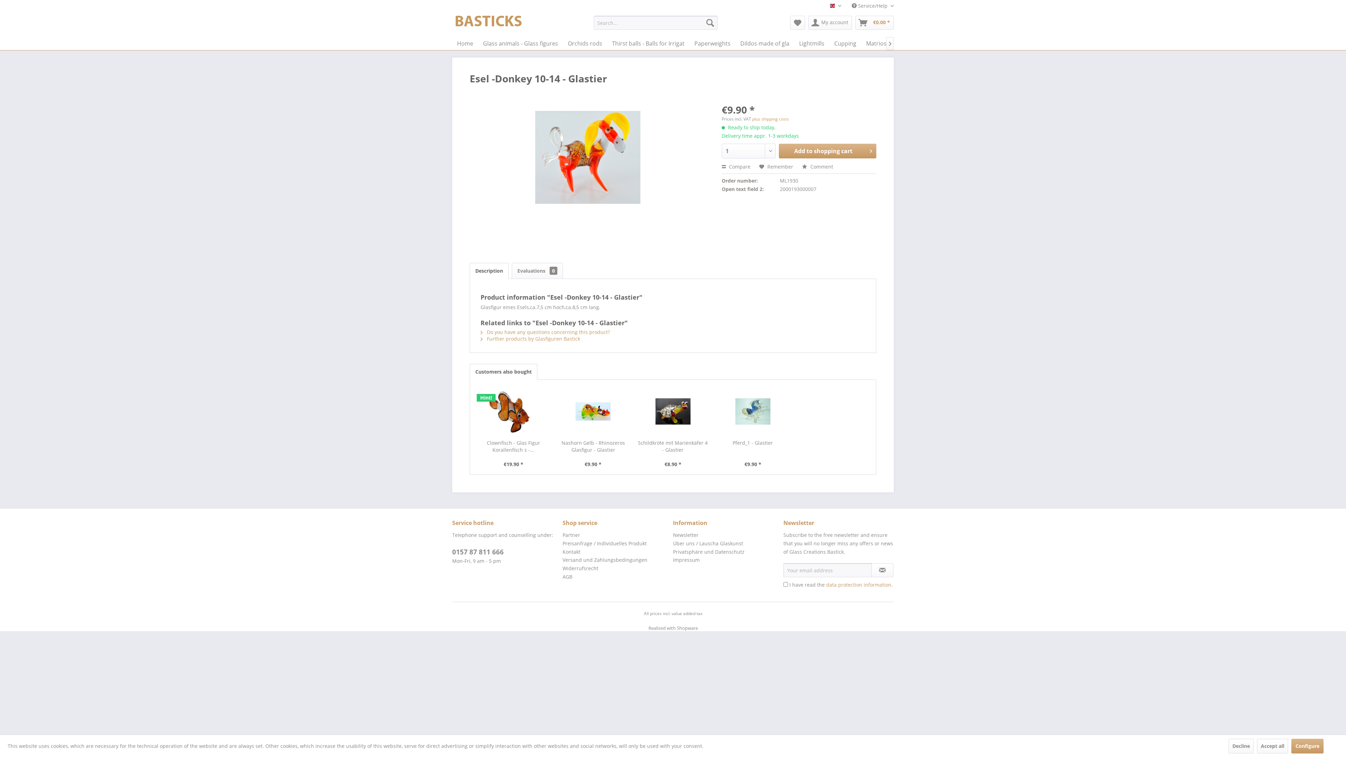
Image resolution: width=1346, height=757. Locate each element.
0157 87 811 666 (478, 552)
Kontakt (571, 551)
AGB (567, 576)
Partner (571, 535)
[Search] (710, 23)
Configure (1307, 746)
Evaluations (536, 270)
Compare (739, 166)
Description (489, 270)
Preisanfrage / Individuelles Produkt (605, 543)
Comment (821, 166)
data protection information (858, 584)
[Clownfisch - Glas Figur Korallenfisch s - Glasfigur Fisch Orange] (513, 411)
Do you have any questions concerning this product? (547, 332)
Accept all (1272, 746)
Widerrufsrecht (580, 568)
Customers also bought (503, 371)
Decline (1241, 746)
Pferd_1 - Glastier (753, 442)
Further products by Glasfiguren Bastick (532, 338)
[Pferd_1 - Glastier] (752, 411)
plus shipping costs (770, 119)
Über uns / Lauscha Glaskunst (708, 543)
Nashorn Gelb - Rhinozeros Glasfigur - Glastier (593, 446)
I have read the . (841, 584)
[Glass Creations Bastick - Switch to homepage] (489, 24)
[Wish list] (797, 23)
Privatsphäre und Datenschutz (709, 551)
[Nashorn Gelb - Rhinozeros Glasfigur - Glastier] (593, 411)
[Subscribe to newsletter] (882, 570)
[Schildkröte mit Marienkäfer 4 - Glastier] (673, 411)
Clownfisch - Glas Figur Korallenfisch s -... (513, 446)
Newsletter (686, 535)
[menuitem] (656, 23)
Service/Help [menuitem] (873, 5)
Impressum (686, 560)
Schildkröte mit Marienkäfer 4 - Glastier (673, 446)
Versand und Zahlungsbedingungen (605, 560)
